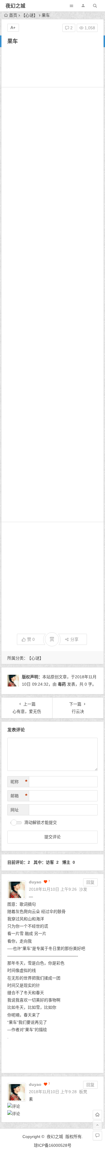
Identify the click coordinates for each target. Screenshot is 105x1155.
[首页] (97, 1114)
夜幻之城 (15, 6)
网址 (14, 810)
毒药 (62, 684)
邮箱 (18, 796)
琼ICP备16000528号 (52, 1145)
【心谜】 (29, 15)
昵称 (18, 781)
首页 (13, 15)
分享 (74, 639)
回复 (90, 882)
